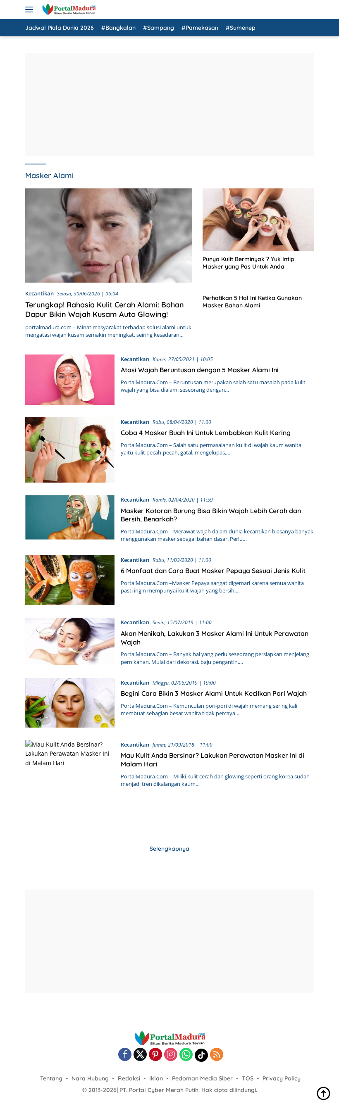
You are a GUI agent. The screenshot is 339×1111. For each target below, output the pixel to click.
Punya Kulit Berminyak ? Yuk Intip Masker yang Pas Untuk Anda (248, 262)
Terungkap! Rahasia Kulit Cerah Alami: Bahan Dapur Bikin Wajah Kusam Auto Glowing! (104, 309)
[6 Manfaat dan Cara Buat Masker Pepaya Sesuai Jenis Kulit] (70, 580)
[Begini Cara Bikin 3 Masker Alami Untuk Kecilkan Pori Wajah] (70, 703)
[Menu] (30, 9)
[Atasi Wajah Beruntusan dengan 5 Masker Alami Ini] (70, 379)
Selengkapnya (169, 848)
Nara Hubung (90, 1078)
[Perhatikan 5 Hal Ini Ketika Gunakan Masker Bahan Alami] (258, 285)
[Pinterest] (155, 1055)
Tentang (51, 1078)
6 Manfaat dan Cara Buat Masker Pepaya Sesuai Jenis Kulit (213, 570)
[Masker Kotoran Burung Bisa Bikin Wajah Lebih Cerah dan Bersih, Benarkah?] (70, 518)
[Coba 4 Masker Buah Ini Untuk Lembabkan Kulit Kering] (70, 450)
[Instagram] (170, 1055)
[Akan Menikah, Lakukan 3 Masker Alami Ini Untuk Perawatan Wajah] (70, 641)
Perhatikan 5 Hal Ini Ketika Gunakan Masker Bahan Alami (252, 301)
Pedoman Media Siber (202, 1078)
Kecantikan (39, 293)
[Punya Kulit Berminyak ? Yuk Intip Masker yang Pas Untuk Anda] (258, 219)
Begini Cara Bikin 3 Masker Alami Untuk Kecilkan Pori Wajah (214, 693)
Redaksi (129, 1078)
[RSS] (216, 1055)
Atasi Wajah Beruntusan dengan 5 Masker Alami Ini (200, 370)
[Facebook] (124, 1055)
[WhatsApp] (186, 1055)
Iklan (156, 1078)
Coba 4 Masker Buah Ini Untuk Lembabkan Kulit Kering (206, 432)
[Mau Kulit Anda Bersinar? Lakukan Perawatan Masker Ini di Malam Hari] (70, 784)
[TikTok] (201, 1055)
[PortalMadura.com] (67, 9)
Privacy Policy (282, 1078)
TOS (247, 1078)
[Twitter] (140, 1055)
